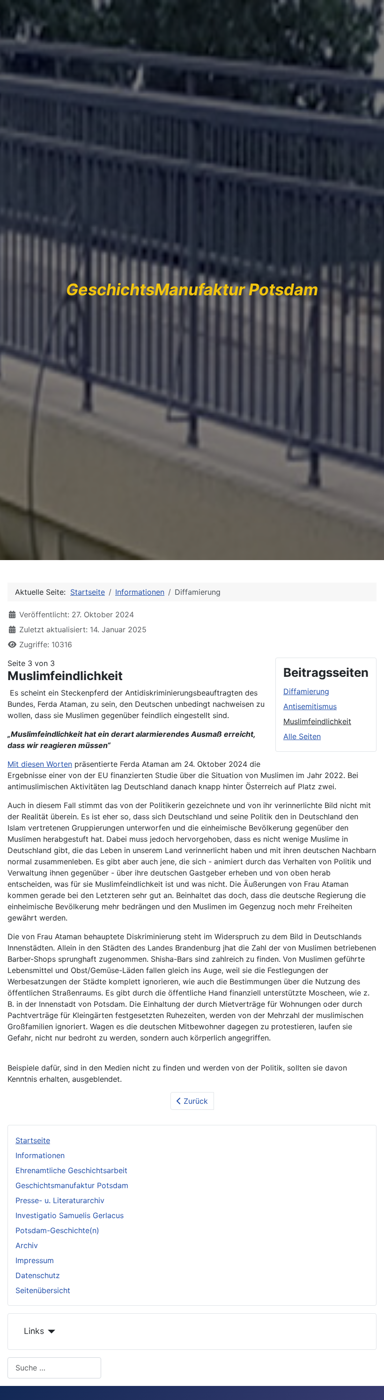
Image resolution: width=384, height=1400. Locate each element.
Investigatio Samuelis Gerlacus (69, 1215)
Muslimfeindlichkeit (317, 721)
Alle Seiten (302, 736)
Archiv (26, 1245)
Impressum (34, 1260)
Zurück (194, 1101)
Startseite (32, 1140)
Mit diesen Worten (39, 764)
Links (34, 1331)
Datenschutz (37, 1275)
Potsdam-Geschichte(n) (57, 1230)
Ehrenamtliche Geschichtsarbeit (71, 1170)
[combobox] (54, 1367)
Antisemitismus (310, 706)
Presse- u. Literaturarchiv (59, 1200)
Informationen (40, 1155)
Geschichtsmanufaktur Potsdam (71, 1185)
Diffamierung (306, 691)
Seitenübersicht (42, 1290)
